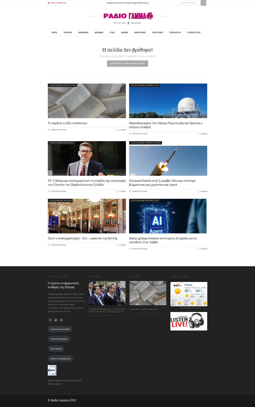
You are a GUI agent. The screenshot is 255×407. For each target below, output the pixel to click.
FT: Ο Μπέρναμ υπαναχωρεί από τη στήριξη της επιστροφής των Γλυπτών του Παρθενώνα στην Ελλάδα (87, 183)
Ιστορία (67, 85)
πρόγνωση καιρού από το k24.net (190, 308)
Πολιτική (157, 143)
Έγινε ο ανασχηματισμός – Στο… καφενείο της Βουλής (82, 238)
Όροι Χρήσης (56, 349)
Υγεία (73, 85)
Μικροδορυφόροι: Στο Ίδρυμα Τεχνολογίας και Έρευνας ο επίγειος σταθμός (166, 125)
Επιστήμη (149, 85)
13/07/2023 (96, 317)
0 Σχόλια (122, 130)
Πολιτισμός (69, 143)
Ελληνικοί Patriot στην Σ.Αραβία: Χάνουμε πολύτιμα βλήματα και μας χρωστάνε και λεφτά (162, 183)
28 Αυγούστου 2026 (58, 130)
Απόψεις (148, 143)
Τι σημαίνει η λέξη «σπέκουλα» (68, 123)
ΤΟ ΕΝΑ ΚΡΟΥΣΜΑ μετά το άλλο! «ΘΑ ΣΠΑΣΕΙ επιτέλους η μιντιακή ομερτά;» (107, 310)
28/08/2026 (137, 315)
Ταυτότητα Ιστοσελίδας (60, 329)
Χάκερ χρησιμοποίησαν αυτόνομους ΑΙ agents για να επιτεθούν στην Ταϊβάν (163, 240)
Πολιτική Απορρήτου (59, 339)
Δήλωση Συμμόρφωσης (60, 359)
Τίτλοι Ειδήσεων (56, 85)
